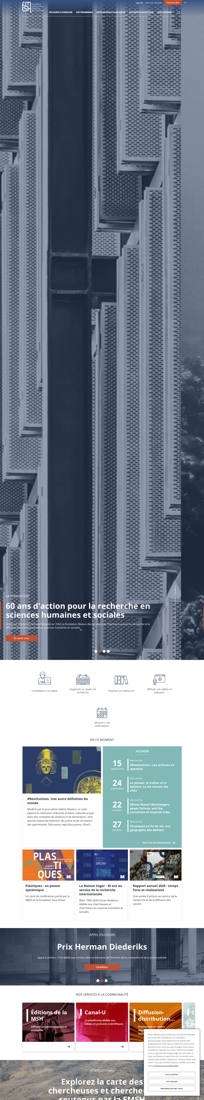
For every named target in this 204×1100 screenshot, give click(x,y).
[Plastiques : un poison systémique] (48, 885)
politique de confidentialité (165, 1065)
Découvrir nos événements (102, 715)
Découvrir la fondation (60, 12)
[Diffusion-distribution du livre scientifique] (155, 1027)
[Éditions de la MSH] (48, 1027)
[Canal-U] (102, 1027)
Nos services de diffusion (141, 12)
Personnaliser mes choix (171, 1088)
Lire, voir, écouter (153, 2)
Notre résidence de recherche (111, 12)
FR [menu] (185, 2)
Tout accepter (171, 1074)
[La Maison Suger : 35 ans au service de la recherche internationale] (102, 885)
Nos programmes (84, 12)
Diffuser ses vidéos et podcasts (159, 682)
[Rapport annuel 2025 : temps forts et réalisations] (156, 885)
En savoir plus (44, 638)
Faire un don (173, 2)
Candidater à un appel (44, 682)
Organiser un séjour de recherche (82, 682)
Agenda (139, 2)
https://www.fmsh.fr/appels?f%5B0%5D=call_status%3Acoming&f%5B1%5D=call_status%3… (102, 967)
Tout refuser (171, 1081)
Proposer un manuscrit (121, 682)
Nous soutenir (164, 12)
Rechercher (178, 12)
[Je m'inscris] (61, 797)
